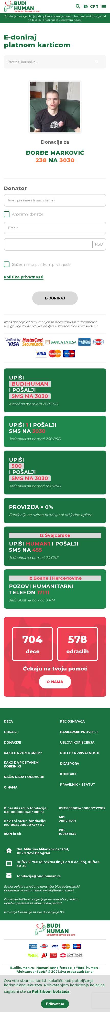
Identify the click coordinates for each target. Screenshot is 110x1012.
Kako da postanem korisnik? (21, 764)
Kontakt (68, 774)
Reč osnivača (72, 721)
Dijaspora (69, 763)
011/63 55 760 (27, 862)
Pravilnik (69, 784)
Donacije (12, 742)
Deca (8, 721)
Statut (88, 784)
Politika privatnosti (23, 277)
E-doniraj (55, 298)
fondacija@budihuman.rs (39, 876)
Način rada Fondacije (24, 777)
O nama (55, 681)
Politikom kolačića (51, 991)
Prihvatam (55, 1004)
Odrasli (11, 732)
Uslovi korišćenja (77, 742)
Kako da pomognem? (23, 753)
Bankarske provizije (79, 732)
